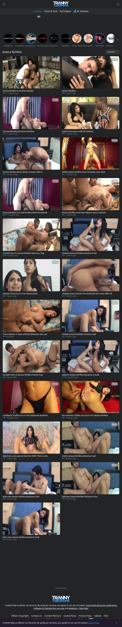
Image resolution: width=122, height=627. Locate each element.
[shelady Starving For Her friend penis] (31, 278)
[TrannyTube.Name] (61, 4)
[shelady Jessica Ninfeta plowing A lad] (90, 238)
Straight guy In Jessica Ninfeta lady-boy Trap (23, 253)
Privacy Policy (85, 615)
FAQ (106, 615)
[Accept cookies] (116, 623)
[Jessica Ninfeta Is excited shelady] (31, 75)
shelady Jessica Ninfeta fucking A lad (79, 334)
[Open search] (118, 4)
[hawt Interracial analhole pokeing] (90, 116)
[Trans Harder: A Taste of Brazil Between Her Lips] (31, 319)
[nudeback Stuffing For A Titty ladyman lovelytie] (31, 400)
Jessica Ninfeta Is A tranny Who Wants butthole (25, 213)
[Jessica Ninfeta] (90, 75)
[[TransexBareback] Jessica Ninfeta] (31, 116)
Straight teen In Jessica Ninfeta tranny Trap (23, 375)
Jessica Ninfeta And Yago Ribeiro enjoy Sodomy (84, 213)
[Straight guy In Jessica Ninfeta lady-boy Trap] (31, 238)
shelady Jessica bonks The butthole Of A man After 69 (87, 294)
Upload (97, 615)
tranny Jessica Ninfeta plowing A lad (79, 456)
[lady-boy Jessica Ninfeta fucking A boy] (90, 481)
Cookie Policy (70, 615)
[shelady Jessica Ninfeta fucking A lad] (90, 319)
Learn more (93, 622)
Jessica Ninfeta (69, 91)
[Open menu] (4, 4)
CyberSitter (83, 608)
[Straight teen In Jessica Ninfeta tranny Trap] (31, 359)
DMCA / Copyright (20, 615)
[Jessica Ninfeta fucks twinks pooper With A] (31, 156)
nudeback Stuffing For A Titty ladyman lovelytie (25, 415)
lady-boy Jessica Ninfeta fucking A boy (80, 497)
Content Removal (52, 615)
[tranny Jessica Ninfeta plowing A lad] (90, 440)
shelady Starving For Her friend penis (20, 294)
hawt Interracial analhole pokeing (78, 131)
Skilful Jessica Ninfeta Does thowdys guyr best (83, 172)
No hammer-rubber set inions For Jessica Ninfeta (85, 415)
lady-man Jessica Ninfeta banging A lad (21, 497)
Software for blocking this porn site (49, 608)
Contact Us (36, 615)
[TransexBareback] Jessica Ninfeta (18, 131)
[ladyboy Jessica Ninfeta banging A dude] (90, 359)
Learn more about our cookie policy (101, 605)
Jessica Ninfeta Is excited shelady (18, 91)
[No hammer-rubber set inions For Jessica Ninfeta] (90, 400)
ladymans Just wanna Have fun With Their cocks (25, 456)
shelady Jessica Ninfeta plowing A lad (79, 253)
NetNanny (73, 608)
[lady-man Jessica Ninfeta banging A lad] (31, 481)
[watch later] (6, 60)
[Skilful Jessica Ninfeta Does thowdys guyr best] (90, 156)
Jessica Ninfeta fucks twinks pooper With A (23, 172)
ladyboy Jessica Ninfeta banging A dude (80, 375)
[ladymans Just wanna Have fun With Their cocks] (31, 440)
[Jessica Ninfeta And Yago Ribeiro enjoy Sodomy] (90, 197)
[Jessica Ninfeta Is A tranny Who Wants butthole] (31, 197)
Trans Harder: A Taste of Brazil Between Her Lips (25, 334)
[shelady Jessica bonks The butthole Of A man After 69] (90, 278)
